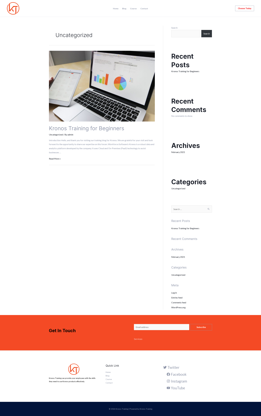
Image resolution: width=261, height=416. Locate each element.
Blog (124, 9)
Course (133, 9)
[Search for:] (191, 209)
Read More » (55, 158)
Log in (174, 292)
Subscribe (201, 327)
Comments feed (178, 302)
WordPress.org (178, 307)
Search (174, 27)
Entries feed (176, 297)
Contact (144, 9)
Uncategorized (56, 134)
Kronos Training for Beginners (86, 128)
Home (115, 9)
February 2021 (178, 152)
